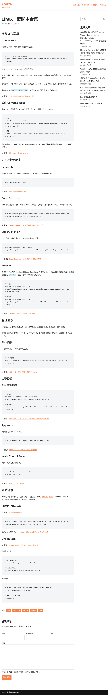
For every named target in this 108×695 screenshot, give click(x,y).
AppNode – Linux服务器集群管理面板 (23, 450)
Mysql (44, 497)
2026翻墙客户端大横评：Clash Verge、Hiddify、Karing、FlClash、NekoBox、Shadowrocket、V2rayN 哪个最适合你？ (93, 38)
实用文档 (76, 5)
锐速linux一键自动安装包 (18, 153)
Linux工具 (17, 610)
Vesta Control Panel (16, 483)
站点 (52, 633)
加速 (40, 610)
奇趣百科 (94, 5)
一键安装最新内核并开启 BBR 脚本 (22, 96)
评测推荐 (103, 5)
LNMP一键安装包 (15, 513)
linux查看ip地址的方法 (88, 97)
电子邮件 (30, 633)
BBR (8, 610)
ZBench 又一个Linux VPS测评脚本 (22, 314)
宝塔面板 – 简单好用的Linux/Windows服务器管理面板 (29, 419)
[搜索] (104, 19)
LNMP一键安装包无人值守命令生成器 (34, 532)
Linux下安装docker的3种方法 (91, 103)
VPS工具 (25, 610)
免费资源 (85, 5)
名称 (4, 633)
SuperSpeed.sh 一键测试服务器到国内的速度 (26, 225)
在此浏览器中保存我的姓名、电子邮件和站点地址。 (22, 672)
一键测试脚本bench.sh (17, 192)
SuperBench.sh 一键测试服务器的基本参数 (25, 259)
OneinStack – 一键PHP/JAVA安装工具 (23, 545)
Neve (4, 692)
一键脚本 (33, 610)
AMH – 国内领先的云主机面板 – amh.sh (24, 372)
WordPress (14, 692)
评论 (3, 643)
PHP (51, 497)
